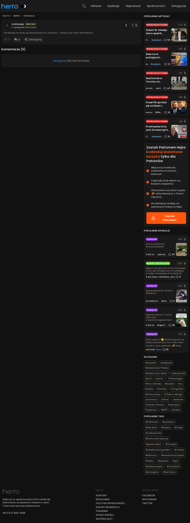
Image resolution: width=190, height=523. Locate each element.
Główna (96, 6)
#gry (175, 460)
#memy (179, 449)
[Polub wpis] (136, 25)
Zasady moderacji (108, 507)
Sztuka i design (173, 394)
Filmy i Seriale (153, 383)
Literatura (151, 399)
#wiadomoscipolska (157, 449)
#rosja (178, 427)
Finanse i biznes (154, 404)
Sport (148, 378)
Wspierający (104, 518)
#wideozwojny (154, 466)
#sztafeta (173, 466)
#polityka (168, 421)
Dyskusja (29, 16)
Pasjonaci (151, 409)
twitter (147, 503)
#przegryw (152, 472)
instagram (149, 499)
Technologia (175, 378)
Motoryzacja (152, 394)
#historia (151, 455)
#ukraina (151, 427)
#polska (163, 460)
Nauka (149, 388)
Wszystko (151, 362)
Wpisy (16, 16)
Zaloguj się (178, 6)
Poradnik (102, 511)
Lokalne (175, 409)
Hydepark (166, 362)
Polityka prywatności (110, 503)
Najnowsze (133, 6)
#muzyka (171, 444)
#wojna (165, 427)
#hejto (149, 460)
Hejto (6, 16)
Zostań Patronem (169, 218)
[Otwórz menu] (126, 25)
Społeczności (156, 6)
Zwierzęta (174, 404)
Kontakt (101, 495)
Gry (180, 383)
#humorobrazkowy (156, 438)
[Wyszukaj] (84, 6)
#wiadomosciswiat (172, 455)
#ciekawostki (153, 433)
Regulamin (102, 499)
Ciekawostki (178, 373)
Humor (160, 378)
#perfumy (169, 472)
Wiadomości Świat (156, 373)
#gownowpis (153, 444)
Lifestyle (162, 388)
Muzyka (169, 383)
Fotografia (177, 388)
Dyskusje (113, 6)
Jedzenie (178, 399)
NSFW (164, 409)
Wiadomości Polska (156, 367)
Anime (165, 399)
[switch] (23, 6)
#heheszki (151, 421)
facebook (148, 495)
